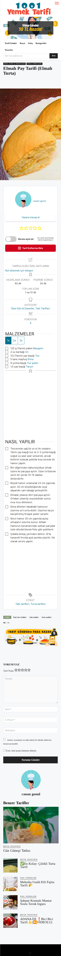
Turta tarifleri (38, 603)
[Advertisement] (30, 403)
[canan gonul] (31, 780)
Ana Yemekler (28, 878)
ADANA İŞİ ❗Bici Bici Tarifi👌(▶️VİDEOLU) (36, 920)
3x (21, 340)
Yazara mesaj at (31, 217)
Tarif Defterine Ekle (32, 248)
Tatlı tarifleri (22, 603)
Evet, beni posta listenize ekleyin (20, 751)
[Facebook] (17, 82)
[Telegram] (39, 82)
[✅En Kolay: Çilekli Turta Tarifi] (10, 865)
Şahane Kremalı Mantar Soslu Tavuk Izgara (36, 902)
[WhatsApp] (31, 82)
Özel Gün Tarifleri (19, 617)
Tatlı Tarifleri (34, 63)
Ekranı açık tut (26, 239)
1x (8, 340)
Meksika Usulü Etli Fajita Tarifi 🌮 (37, 883)
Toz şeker (32, 363)
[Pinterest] (24, 82)
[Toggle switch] (11, 239)
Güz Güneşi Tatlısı (16, 850)
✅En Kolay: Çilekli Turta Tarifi (37, 865)
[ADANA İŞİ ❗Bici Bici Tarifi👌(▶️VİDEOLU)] (10, 921)
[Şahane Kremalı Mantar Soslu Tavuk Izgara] (10, 902)
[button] (21, 228)
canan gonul (39, 201)
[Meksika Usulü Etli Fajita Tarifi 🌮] (10, 884)
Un (26, 351)
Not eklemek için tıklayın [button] (19, 270)
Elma (30, 359)
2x (14, 340)
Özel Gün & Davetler (14, 63)
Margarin (38, 348)
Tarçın (29, 366)
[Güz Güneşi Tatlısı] (31, 825)
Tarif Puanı (8, 671)
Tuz (37, 355)
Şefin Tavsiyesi (12, 846)
